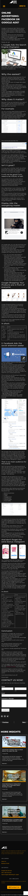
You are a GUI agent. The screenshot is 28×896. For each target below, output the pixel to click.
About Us (3, 861)
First (2, 690)
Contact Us (5, 710)
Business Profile (5, 863)
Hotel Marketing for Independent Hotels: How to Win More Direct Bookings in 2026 (11, 785)
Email (3, 693)
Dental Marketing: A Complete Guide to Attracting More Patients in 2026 (12, 820)
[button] (4, 6)
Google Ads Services (6, 870)
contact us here (11, 666)
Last (15, 690)
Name (4, 686)
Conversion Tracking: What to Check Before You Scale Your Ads (12, 750)
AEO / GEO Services (6, 872)
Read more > (4, 763)
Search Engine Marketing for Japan (10, 874)
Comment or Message (8, 698)
